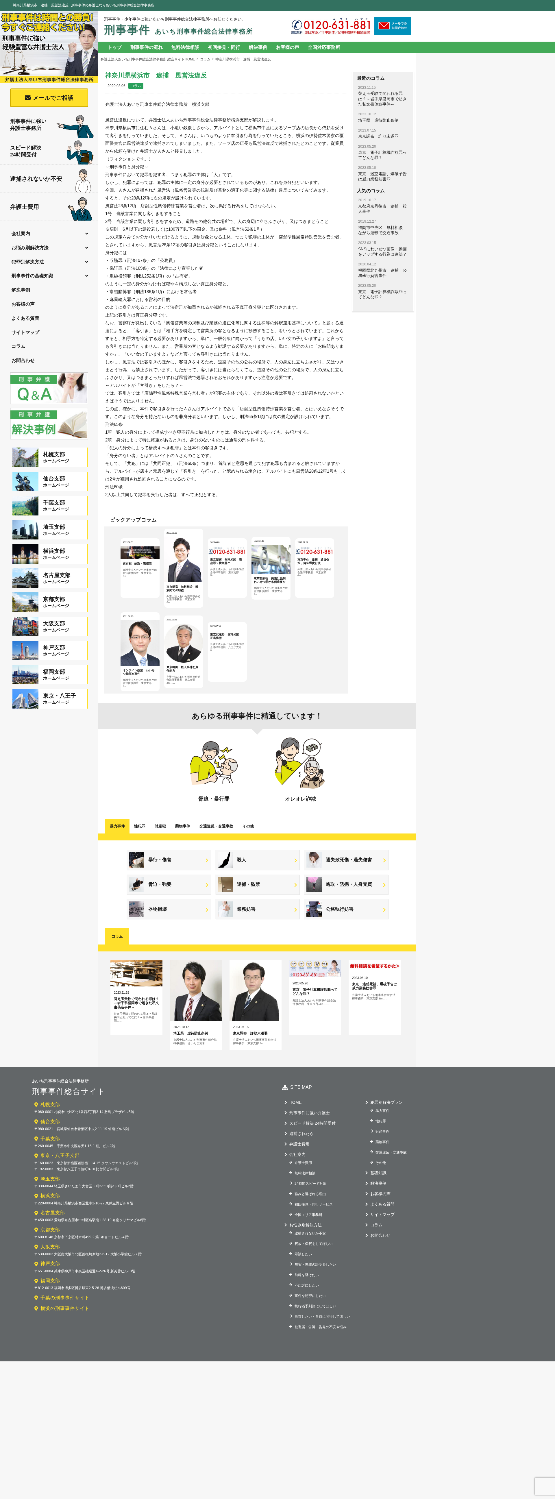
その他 (248, 826)
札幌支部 (50, 1104)
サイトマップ (25, 332)
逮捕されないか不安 (36, 178)
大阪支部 (50, 1246)
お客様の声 (23, 304)
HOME (295, 1102)
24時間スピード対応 (310, 1184)
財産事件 (382, 1132)
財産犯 (160, 826)
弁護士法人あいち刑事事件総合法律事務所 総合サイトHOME (148, 59)
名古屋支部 (52, 1212)
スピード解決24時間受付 (25, 151)
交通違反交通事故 (216, 826)
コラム (18, 346)
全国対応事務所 (324, 47)
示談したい (303, 1254)
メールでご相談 (53, 98)
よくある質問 (25, 318)
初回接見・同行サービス (314, 1204)
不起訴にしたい (307, 1285)
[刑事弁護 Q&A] (49, 405)
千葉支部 (50, 1138)
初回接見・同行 (224, 47)
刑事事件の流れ (146, 47)
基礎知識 (378, 1173)
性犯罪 (139, 826)
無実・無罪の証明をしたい (315, 1265)
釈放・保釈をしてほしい (314, 1244)
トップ (115, 47)
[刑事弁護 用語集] (49, 440)
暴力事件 (117, 826)
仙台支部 (50, 1121)
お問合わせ (23, 360)
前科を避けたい (307, 1275)
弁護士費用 (24, 207)
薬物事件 (182, 826)
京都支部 (50, 1229)
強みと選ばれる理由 (310, 1194)
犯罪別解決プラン (386, 1102)
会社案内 (21, 233)
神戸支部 (50, 1263)
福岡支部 (50, 1280)
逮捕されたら (301, 1133)
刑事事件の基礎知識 (32, 275)
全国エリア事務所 (308, 1215)
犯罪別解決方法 (28, 261)
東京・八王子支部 (60, 1155)
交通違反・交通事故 (391, 1152)
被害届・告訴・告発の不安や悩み (321, 1327)
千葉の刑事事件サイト (65, 1297)
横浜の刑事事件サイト (65, 1308)
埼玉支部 (50, 1178)
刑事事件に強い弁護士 (309, 1112)
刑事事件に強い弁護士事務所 (28, 124)
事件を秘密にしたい (310, 1296)
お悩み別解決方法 (30, 247)
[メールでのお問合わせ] (392, 32)
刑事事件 (178, 30)
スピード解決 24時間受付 (312, 1123)
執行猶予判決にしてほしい (315, 1306)
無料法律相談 (185, 47)
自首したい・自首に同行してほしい (322, 1317)
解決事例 (21, 289)
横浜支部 (50, 1195)
